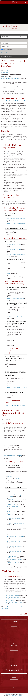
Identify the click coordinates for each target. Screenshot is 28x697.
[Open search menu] (26, 2)
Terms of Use (14, 681)
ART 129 (8, 100)
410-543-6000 (14, 645)
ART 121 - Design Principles (13, 490)
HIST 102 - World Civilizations (14, 249)
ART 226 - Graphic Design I (13, 518)
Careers (14, 662)
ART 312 (6, 455)
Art (3, 76)
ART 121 (3, 100)
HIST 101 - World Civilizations (14, 244)
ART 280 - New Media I (12, 528)
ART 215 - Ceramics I (12, 511)
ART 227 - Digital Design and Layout (15, 523)
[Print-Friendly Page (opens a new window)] (24, 61)
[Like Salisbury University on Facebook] (6, 670)
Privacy (14, 677)
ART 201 (17, 100)
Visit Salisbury (14, 621)
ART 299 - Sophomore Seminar (14, 559)
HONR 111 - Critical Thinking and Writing (16, 223)
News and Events (14, 650)
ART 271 (5, 102)
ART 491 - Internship (10, 600)
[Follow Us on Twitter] (9, 670)
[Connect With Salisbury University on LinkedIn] (12, 670)
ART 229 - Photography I (12, 499)
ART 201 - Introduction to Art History (15, 506)
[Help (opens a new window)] (26, 61)
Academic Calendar (14, 652)
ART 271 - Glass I (11, 514)
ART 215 (21, 100)
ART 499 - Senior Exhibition (13, 562)
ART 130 (12, 100)
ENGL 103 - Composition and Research (16, 218)
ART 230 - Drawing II (12, 533)
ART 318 (11, 455)
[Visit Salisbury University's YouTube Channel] (19, 670)
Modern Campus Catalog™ (16, 695)
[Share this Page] (22, 61)
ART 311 (12, 102)
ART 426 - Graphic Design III (12, 595)
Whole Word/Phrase (7, 49)
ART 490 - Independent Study (12, 597)
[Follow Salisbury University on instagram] (22, 670)
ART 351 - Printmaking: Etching (14, 541)
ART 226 (10, 472)
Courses (8, 153)
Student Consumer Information (14, 684)
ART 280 (10, 476)
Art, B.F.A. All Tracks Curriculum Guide (10, 78)
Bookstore (14, 665)
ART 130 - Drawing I (11, 504)
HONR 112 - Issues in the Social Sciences (16, 316)
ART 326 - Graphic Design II (12, 594)
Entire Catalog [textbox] (5, 43)
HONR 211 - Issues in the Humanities (15, 298)
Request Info (14, 631)
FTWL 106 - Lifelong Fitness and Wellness (15, 405)
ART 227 (18, 478)
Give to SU (14, 659)
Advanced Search (5, 52)
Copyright (14, 683)
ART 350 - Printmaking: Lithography (15, 536)
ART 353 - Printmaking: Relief (14, 551)
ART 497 (20, 455)
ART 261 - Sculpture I (12, 557)
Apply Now (14, 626)
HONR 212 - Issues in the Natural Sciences (17, 387)
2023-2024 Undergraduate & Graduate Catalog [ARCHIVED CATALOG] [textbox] (14, 36)
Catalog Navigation (7, 56)
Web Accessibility (14, 679)
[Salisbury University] (14, 2)
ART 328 (15, 455)
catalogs (8, 694)
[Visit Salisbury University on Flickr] (16, 670)
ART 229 (10, 469)
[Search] (25, 46)
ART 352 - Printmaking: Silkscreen (15, 546)
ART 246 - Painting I (11, 556)
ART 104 (6, 453)
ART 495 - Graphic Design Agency (14, 602)
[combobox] (14, 37)
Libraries (14, 655)
